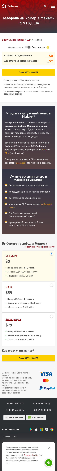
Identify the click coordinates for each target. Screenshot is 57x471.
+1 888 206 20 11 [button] (15, 403)
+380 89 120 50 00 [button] (42, 409)
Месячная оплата (15, 47)
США (29, 39)
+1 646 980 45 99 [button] (41, 403)
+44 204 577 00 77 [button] (15, 409)
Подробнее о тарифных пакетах (39, 246)
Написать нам (16, 417)
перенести (21, 162)
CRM (7, 153)
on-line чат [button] (38, 417)
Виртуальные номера (13, 39)
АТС (44, 149)
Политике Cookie (31, 455)
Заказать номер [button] (28, 72)
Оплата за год (39, 47)
